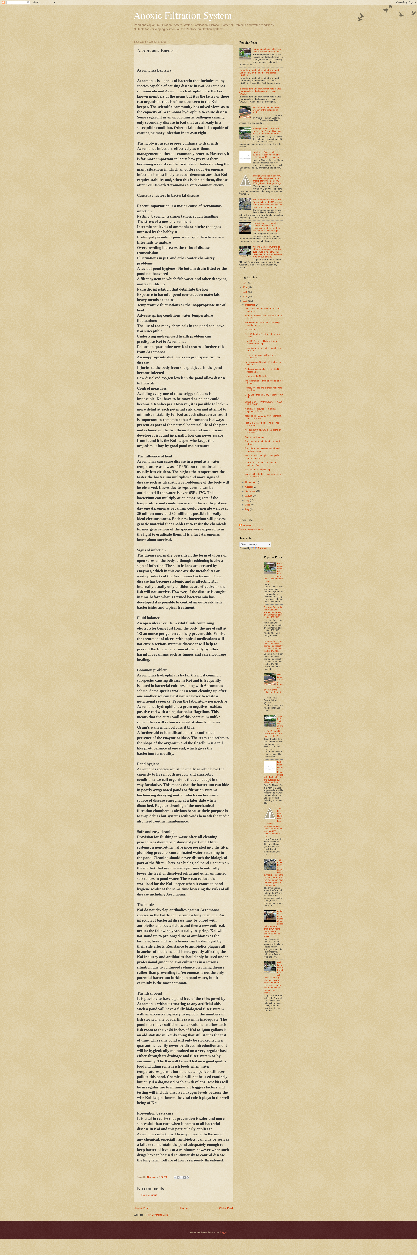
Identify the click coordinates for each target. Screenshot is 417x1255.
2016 (245, 287)
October (249, 487)
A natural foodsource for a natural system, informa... (260, 410)
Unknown (247, 525)
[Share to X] (181, 1177)
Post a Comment (149, 1195)
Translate (262, 548)
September (250, 491)
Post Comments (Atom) (158, 1215)
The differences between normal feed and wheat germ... (262, 449)
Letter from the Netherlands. (258, 376)
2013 (245, 301)
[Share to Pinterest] (187, 1177)
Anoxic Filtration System (183, 15)
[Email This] (175, 1177)
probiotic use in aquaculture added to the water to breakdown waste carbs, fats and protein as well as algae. (266, 227)
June (248, 505)
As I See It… (251, 329)
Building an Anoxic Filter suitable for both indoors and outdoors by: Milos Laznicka (266, 154)
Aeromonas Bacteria (254, 437)
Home (184, 1208)
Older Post (226, 1208)
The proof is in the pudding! (257, 469)
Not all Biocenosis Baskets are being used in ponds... (262, 323)
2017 (245, 283)
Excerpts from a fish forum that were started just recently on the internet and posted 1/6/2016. (260, 72)
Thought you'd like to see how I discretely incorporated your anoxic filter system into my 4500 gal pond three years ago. (267, 179)
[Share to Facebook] (184, 1177)
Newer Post (141, 1208)
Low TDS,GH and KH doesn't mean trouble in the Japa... (261, 342)
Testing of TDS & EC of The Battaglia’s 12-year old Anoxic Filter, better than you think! (267, 131)
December (250, 305)
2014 (245, 296)
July (247, 500)
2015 (245, 292)
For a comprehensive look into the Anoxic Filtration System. (267, 50)
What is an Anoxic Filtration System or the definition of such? (266, 110)
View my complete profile (251, 529)
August (249, 496)
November (250, 482)
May (247, 509)
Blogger (223, 1232)
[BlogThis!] (178, 1177)
